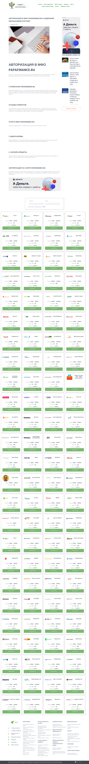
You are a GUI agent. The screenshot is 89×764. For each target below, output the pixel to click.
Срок (46, 201)
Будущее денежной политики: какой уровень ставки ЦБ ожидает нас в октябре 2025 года (75, 95)
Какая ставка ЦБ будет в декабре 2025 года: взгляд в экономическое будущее (75, 63)
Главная (40, 4)
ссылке (45, 171)
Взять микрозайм (48, 4)
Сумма (31, 201)
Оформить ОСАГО (65, 6)
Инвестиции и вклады (48, 6)
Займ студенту (58, 4)
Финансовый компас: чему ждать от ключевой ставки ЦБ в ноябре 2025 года (74, 78)
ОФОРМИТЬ (11, 228)
